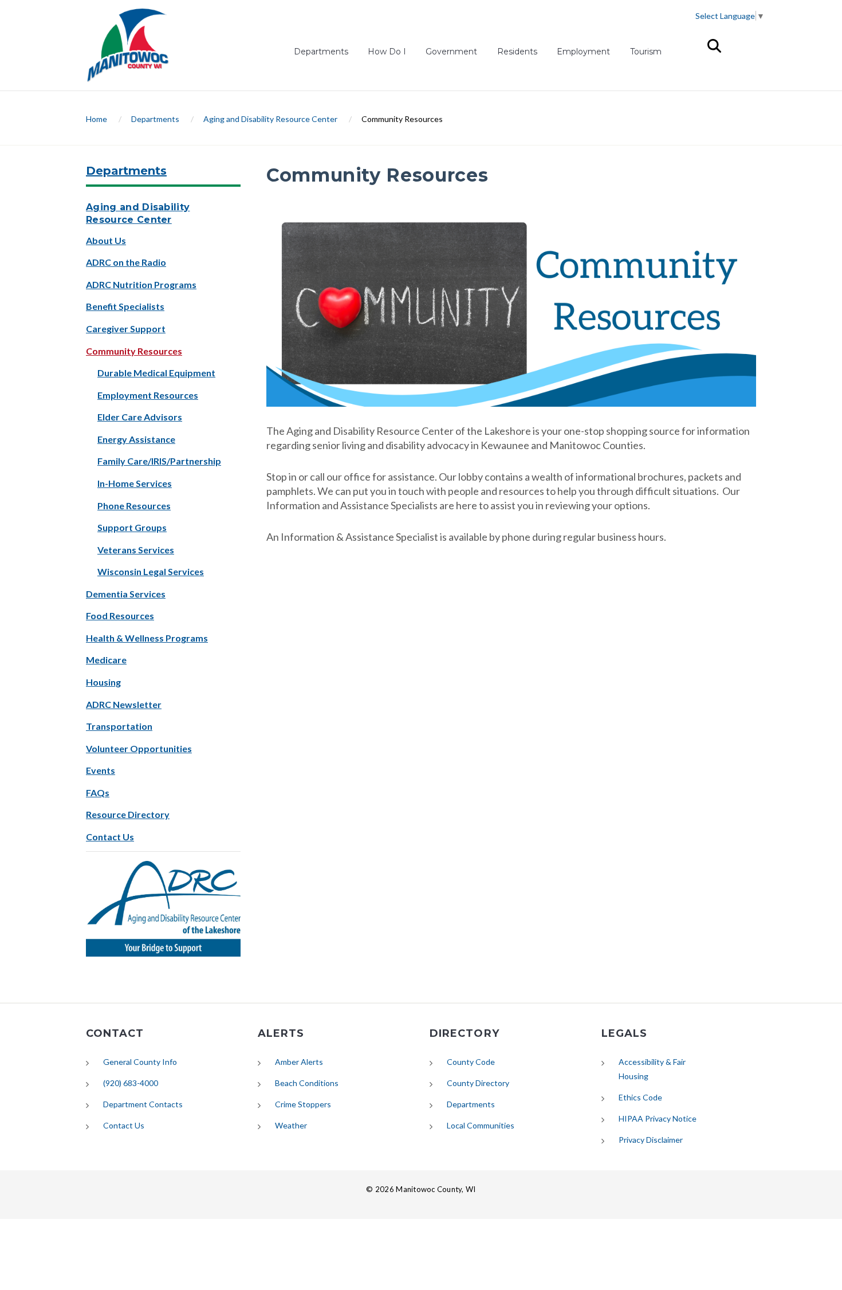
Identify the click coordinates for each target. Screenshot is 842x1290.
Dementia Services (126, 593)
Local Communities (480, 1125)
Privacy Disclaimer (651, 1140)
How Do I (387, 51)
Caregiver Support (126, 328)
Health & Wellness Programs (147, 637)
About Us (106, 240)
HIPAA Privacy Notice (658, 1118)
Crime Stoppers (303, 1104)
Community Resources (134, 350)
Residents (517, 51)
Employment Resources (147, 395)
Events (100, 770)
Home (96, 119)
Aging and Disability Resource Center (270, 119)
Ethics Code (640, 1097)
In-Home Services (134, 483)
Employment (583, 53)
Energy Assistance (136, 439)
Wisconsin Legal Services (150, 571)
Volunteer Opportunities (139, 748)
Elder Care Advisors (139, 416)
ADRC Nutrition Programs (141, 284)
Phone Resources (134, 505)
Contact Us (110, 836)
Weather (291, 1125)
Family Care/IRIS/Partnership (159, 460)
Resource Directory (128, 814)
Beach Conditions (307, 1083)
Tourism (646, 51)
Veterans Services (135, 549)
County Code (471, 1062)
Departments (321, 51)
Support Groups (132, 527)
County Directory (478, 1083)
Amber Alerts (299, 1062)
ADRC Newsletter (124, 704)
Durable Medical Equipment (156, 372)
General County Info (140, 1062)
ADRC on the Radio (126, 262)
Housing (103, 682)
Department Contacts (143, 1104)
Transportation (119, 726)
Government (451, 51)
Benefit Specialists (125, 306)
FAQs (97, 792)
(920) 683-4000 (130, 1083)
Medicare (106, 659)
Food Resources (120, 615)
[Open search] (714, 45)
